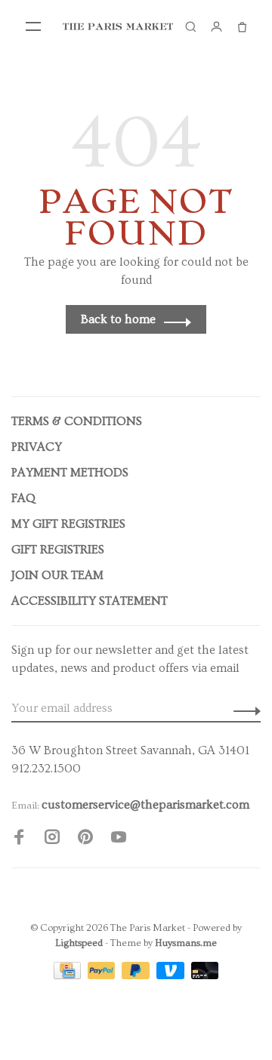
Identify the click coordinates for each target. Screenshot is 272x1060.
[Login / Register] (216, 26)
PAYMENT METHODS (69, 472)
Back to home (118, 319)
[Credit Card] (69, 975)
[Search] (190, 26)
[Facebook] (18, 839)
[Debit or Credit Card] (205, 975)
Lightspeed (79, 943)
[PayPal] (103, 975)
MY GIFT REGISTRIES (68, 524)
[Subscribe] (243, 708)
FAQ (23, 498)
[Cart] (241, 26)
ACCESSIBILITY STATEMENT (89, 601)
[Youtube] (118, 839)
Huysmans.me (186, 943)
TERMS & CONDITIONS (76, 421)
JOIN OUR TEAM (57, 575)
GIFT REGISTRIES (57, 549)
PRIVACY (36, 447)
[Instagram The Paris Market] (52, 839)
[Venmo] (171, 975)
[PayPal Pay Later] (137, 975)
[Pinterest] (85, 839)
